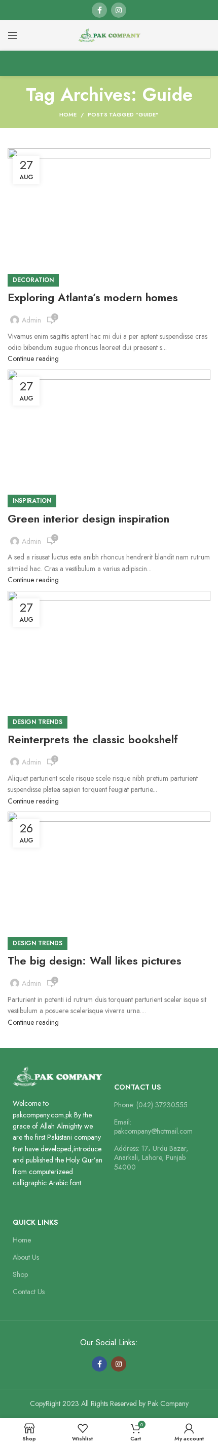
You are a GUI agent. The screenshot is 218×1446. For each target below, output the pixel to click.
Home (68, 114)
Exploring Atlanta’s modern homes (93, 297)
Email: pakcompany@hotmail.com (153, 1126)
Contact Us (137, 1087)
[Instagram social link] (118, 10)
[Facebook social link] (99, 10)
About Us (26, 1257)
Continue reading (33, 358)
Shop (20, 1274)
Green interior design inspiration (88, 518)
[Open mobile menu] (13, 35)
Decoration (33, 280)
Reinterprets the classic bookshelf (93, 739)
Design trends (37, 722)
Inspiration (32, 500)
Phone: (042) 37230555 (151, 1105)
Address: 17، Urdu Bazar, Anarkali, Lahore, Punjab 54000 (151, 1157)
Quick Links (35, 1222)
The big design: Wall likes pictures (94, 960)
